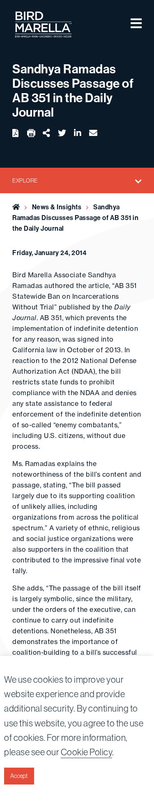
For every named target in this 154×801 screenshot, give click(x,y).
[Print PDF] (31, 133)
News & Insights (57, 207)
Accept (19, 776)
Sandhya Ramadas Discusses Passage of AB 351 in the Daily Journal (75, 217)
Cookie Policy (87, 752)
